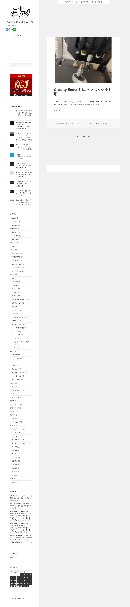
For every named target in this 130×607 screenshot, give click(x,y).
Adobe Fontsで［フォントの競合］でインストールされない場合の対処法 (24, 147)
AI (12, 278)
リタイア (14, 457)
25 (30, 583)
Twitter (14, 292)
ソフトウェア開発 (16, 324)
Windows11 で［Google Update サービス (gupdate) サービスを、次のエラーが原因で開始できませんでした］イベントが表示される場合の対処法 (21, 516)
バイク (12, 383)
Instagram (15, 285)
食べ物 (14, 475)
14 (18, 580)
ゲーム (12, 250)
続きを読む (59, 110)
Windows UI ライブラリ (22, 342)
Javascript (15, 236)
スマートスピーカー (18, 372)
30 (24, 586)
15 (21, 580)
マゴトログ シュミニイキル (21, 21)
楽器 (13, 482)
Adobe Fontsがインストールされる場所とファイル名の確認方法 (24, 165)
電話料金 (14, 471)
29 (21, 586)
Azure (13, 246)
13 (15, 580)
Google (12, 218)
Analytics (14, 225)
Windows (13, 243)
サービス (13, 274)
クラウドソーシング (18, 440)
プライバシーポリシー (17, 598)
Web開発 (13, 228)
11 (30, 577)
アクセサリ (15, 369)
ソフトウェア (14, 310)
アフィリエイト (17, 432)
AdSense (15, 221)
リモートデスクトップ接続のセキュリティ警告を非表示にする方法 (24, 174)
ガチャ (14, 418)
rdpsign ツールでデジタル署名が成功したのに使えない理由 (24, 156)
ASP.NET (15, 232)
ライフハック (16, 454)
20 (15, 583)
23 (24, 583)
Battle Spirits (16, 253)
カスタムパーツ (17, 390)
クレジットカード (17, 443)
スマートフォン (17, 376)
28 (18, 586)
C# (14, 338)
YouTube (14, 296)
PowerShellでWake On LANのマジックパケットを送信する (24, 184)
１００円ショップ (17, 429)
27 (15, 586)
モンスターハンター (18, 267)
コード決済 (15, 447)
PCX (13, 386)
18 (30, 580)
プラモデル (15, 422)
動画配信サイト (17, 303)
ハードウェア (14, 351)
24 (27, 583)
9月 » (27, 589)
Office (13, 313)
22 (21, 583)
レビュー (91, 124)
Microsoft (14, 289)
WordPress (15, 397)
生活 (11, 425)
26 (12, 586)
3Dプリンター (83, 124)
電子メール (15, 306)
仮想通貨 (14, 461)
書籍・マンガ (14, 408)
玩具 (11, 415)
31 (27, 586)
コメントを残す (102, 124)
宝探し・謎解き (17, 271)
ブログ (12, 393)
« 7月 (14, 589)
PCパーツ (15, 358)
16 (24, 580)
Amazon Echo (16, 355)
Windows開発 (16, 335)
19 (12, 583)
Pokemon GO (16, 260)
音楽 (11, 478)
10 (27, 577)
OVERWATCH (16, 257)
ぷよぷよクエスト (17, 264)
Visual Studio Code (18, 317)
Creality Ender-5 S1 (96, 102)
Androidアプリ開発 (18, 328)
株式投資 (14, 468)
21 (18, 583)
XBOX (14, 365)
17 (27, 580)
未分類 (12, 411)
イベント (14, 436)
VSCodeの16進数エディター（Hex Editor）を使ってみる (24, 193)
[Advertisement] (21, 50)
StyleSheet (15, 239)
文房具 (12, 401)
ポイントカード (17, 450)
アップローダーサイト (19, 299)
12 (12, 580)
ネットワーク (16, 379)
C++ (14, 347)
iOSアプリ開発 (16, 331)
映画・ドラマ (14, 404)
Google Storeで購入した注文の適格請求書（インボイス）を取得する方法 (24, 202)
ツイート (13, 558)
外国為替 (14, 464)
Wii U (13, 362)
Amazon (14, 282)
